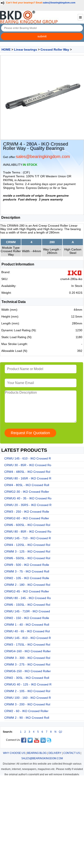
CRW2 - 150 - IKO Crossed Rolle (26, 618)
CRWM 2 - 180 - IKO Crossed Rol (27, 584)
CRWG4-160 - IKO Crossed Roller (27, 651)
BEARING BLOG (37, 753)
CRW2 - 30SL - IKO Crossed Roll (26, 677)
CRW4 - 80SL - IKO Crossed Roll (26, 485)
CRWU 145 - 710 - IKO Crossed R (27, 538)
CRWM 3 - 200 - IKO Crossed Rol (27, 704)
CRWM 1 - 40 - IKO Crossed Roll (26, 624)
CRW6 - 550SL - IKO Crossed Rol (27, 558)
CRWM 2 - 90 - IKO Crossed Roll (26, 717)
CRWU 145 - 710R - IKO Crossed (27, 611)
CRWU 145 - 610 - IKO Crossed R (27, 458)
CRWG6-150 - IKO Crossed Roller (27, 671)
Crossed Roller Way (54, 49)
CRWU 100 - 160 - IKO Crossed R (27, 697)
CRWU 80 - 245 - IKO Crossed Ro (27, 598)
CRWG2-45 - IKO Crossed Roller (26, 591)
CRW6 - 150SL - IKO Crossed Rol (27, 604)
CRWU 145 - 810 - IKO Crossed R (27, 638)
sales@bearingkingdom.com (59, 2)
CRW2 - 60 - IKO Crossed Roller (26, 711)
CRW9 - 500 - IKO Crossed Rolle (26, 564)
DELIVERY (54, 753)
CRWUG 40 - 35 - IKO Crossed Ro (27, 498)
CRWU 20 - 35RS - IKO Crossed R (27, 505)
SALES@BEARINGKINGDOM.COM (42, 758)
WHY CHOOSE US (14, 753)
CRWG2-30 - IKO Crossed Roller (26, 491)
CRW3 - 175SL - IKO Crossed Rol (27, 644)
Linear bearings (25, 49)
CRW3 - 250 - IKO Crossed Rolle (26, 511)
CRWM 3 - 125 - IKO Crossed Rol (27, 551)
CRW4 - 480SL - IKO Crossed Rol (27, 471)
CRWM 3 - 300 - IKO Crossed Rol (27, 658)
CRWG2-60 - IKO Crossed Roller (26, 518)
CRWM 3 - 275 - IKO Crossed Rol (27, 664)
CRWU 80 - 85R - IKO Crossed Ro (27, 531)
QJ (60, 731)
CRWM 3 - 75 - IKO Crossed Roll (26, 571)
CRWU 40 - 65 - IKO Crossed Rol (27, 631)
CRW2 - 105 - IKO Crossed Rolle (26, 578)
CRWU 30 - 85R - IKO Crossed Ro (27, 465)
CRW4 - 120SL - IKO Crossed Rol (27, 545)
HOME (6, 49)
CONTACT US (71, 753)
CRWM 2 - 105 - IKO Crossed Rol (27, 691)
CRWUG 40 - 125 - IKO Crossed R (27, 684)
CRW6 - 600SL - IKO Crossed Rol (27, 525)
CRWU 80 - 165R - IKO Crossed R (27, 478)
